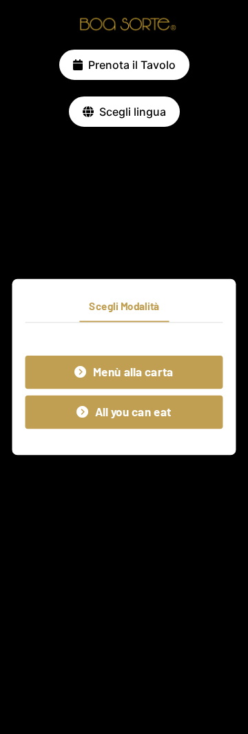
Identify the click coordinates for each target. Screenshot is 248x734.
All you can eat (133, 412)
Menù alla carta (133, 372)
